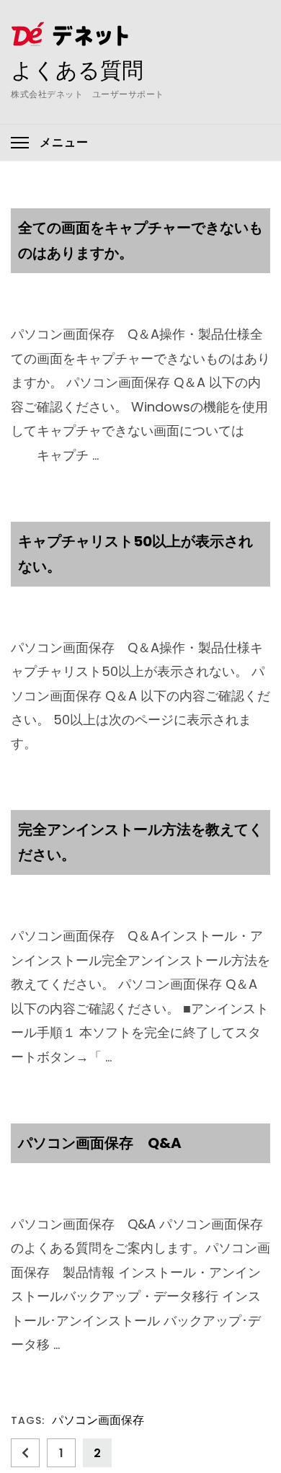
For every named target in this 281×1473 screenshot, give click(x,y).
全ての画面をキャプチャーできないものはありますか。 (140, 240)
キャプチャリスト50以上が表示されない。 (135, 554)
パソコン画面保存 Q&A (100, 1143)
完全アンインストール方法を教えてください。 (140, 842)
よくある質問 (77, 69)
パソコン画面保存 (98, 1420)
